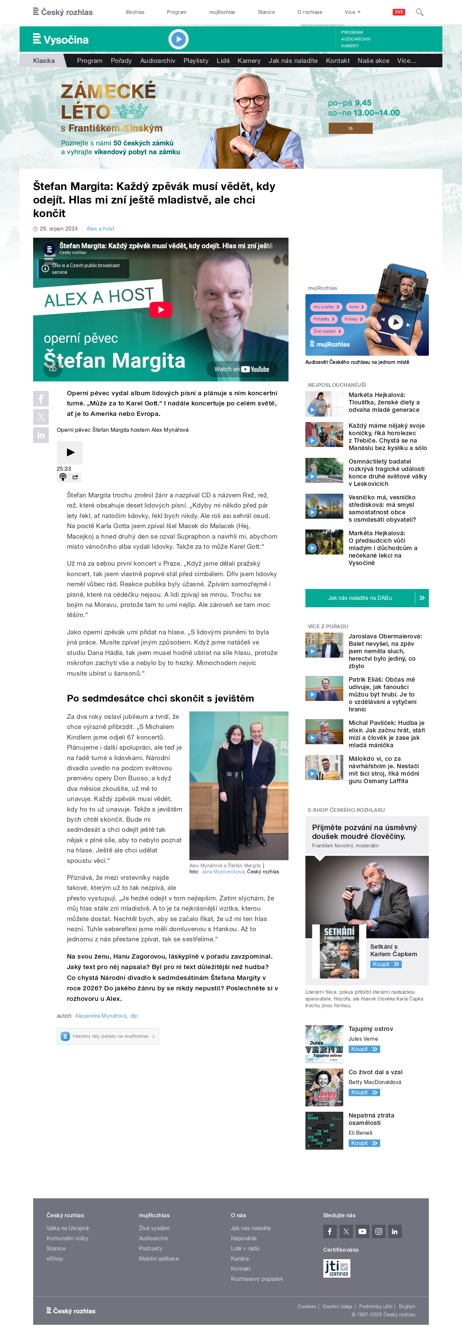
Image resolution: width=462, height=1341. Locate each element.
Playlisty (196, 60)
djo (134, 1016)
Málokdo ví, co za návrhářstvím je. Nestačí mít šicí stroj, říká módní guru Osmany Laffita (384, 769)
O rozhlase (310, 12)
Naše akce (373, 60)
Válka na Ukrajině (68, 1228)
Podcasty (151, 1248)
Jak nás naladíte (293, 60)
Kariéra (240, 1258)
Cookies (307, 1306)
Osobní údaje (338, 1306)
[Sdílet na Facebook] (41, 398)
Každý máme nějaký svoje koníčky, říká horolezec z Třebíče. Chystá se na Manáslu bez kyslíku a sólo (388, 436)
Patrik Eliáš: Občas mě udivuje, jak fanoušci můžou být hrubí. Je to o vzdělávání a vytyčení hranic (382, 694)
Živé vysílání (325, 331)
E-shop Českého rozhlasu (346, 810)
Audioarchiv (355, 39)
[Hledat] (420, 12)
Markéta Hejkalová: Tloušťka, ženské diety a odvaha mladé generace (384, 402)
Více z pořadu (328, 627)
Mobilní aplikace (159, 1258)
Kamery (350, 46)
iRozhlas (135, 12)
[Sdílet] (75, 478)
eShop (55, 1258)
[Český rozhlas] (63, 12)
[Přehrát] (70, 453)
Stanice (266, 12)
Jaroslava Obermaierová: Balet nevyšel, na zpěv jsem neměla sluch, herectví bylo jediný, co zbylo (385, 651)
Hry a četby (324, 307)
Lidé (223, 60)
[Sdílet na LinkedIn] (41, 435)
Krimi (354, 307)
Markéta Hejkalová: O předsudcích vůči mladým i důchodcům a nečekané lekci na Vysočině (383, 548)
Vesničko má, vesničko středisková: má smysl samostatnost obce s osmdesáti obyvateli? (382, 508)
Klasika (44, 60)
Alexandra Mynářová (100, 1016)
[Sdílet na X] (41, 417)
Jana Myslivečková (223, 871)
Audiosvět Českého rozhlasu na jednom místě (357, 362)
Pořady (121, 60)
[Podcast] (63, 478)
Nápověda (244, 1238)
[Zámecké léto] (231, 118)
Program (176, 12)
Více (407, 60)
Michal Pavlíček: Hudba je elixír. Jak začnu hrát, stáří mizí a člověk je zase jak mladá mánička (387, 734)
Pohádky (321, 319)
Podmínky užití (375, 1306)
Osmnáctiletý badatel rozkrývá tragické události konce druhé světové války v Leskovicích (388, 472)
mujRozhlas (222, 12)
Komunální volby (67, 1238)
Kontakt (338, 60)
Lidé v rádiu (245, 1248)
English (407, 1306)
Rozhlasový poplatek (257, 1279)
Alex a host (100, 229)
